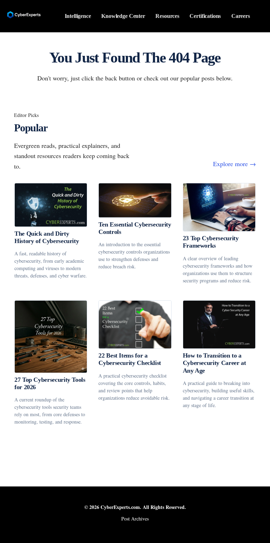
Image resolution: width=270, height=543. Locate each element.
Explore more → (234, 163)
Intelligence (78, 16)
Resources (167, 16)
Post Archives (135, 518)
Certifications (205, 16)
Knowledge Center (123, 16)
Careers (240, 16)
